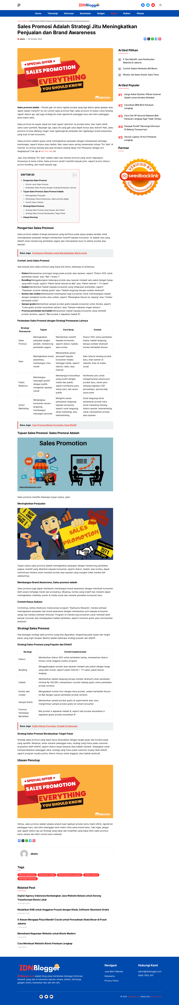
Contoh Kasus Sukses (34, 202)
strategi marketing (28, 879)
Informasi (69, 13)
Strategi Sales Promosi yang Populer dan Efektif (45, 210)
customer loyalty (47, 875)
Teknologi (53, 13)
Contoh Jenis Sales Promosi (37, 184)
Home (38, 13)
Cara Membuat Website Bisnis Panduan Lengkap (44, 943)
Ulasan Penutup (30, 217)
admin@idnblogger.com (150, 971)
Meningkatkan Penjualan (35, 195)
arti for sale (47, 151)
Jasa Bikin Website (114, 971)
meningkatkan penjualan (70, 875)
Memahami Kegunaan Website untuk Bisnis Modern (46, 933)
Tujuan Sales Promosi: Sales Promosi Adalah (43, 191)
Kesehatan (85, 13)
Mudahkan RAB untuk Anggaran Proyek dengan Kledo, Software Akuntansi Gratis (63, 909)
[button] (160, 5)
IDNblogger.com (133, 996)
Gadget (101, 13)
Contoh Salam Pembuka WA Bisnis (140, 68)
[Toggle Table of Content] (73, 175)
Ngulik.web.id (156, 996)
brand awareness (27, 875)
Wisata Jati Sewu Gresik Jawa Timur (141, 74)
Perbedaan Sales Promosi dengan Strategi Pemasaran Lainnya (51, 188)
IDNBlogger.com (25, 976)
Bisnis (114, 13)
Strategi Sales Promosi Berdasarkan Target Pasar (45, 213)
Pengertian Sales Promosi (35, 180)
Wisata (140, 13)
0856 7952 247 (146, 975)
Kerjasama (110, 976)
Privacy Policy (112, 980)
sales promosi (92, 875)
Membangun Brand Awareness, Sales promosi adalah (47, 199)
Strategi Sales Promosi (33, 206)
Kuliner (127, 13)
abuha (22, 39)
